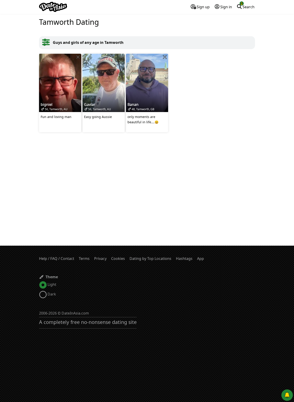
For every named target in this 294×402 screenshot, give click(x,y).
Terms (84, 258)
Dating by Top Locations (150, 258)
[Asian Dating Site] (53, 7)
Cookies (118, 258)
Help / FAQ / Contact (56, 258)
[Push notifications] (287, 395)
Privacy (100, 258)
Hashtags (184, 258)
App (200, 258)
